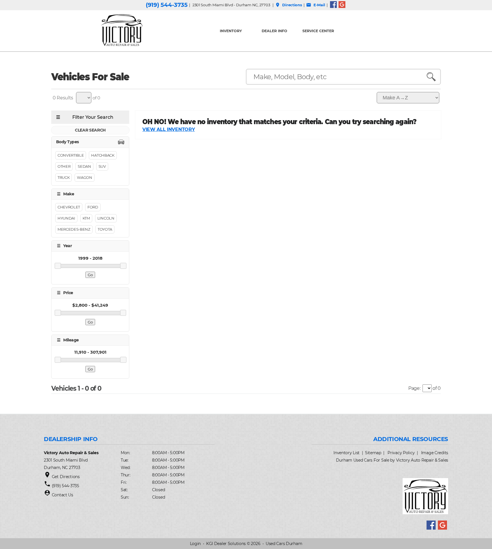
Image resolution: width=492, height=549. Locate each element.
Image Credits (434, 452)
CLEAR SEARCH (90, 130)
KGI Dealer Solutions (226, 543)
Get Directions (66, 476)
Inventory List (346, 452)
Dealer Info (274, 31)
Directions (288, 4)
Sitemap (373, 452)
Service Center (318, 31)
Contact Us (62, 494)
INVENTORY (231, 31)
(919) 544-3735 (166, 5)
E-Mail (315, 4)
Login (195, 543)
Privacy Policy (401, 452)
